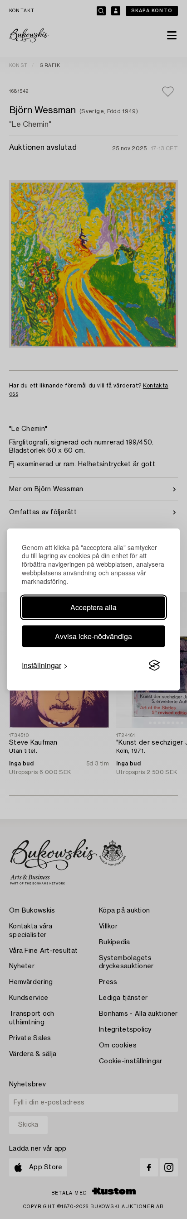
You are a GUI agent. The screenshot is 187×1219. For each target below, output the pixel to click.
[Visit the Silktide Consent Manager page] (154, 665)
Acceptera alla (93, 607)
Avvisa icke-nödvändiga (93, 636)
